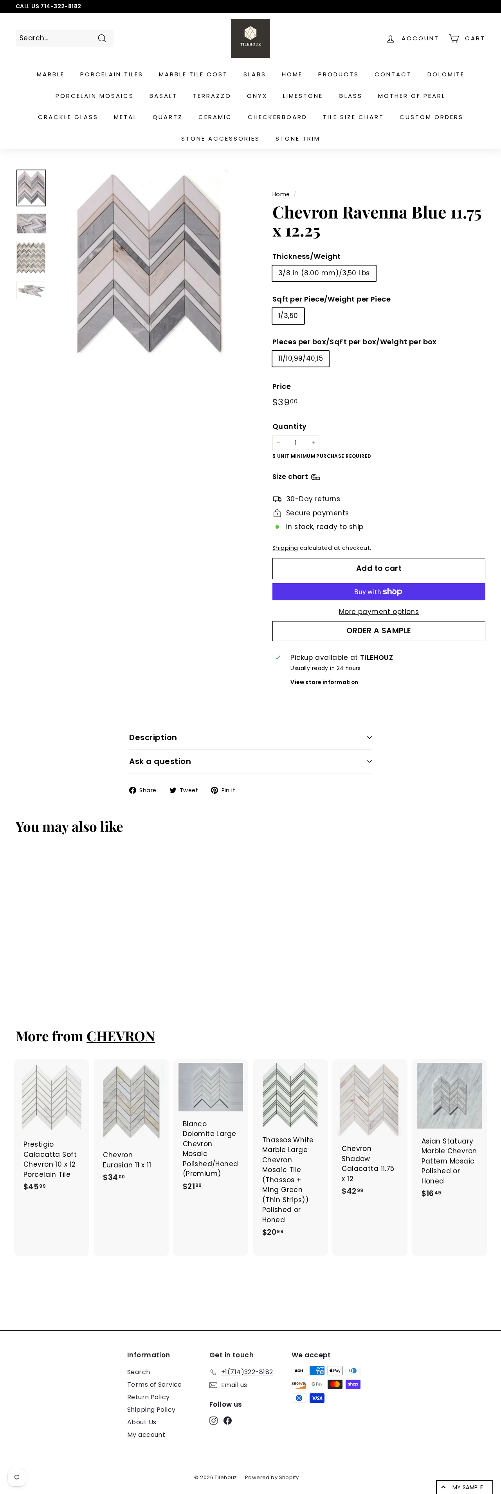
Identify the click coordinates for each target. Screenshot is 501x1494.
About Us (141, 1422)
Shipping (285, 548)
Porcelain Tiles (111, 74)
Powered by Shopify (272, 1477)
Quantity (289, 426)
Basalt (163, 96)
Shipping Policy (151, 1409)
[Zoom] (149, 265)
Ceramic (215, 117)
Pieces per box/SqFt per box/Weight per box (354, 342)
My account (146, 1434)
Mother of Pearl (411, 96)
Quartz (168, 117)
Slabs (254, 74)
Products (338, 74)
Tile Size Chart (353, 117)
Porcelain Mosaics (95, 96)
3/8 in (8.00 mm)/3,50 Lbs (324, 273)
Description (153, 737)
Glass (350, 96)
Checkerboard (277, 117)
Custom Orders (431, 117)
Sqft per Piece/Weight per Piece (331, 299)
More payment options (379, 611)
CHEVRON (121, 1035)
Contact (393, 74)
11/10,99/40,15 (300, 358)
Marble (51, 74)
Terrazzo (212, 96)
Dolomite (446, 74)
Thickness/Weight (306, 256)
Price (281, 386)
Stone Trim (298, 138)
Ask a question (160, 761)
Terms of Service (154, 1384)
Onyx (257, 96)
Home (292, 74)
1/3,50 (288, 315)
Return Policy (148, 1397)
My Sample (467, 1487)
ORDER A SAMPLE (378, 630)
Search (138, 1372)
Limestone (303, 96)
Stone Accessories (220, 138)
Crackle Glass (68, 117)
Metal (125, 117)
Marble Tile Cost (193, 74)
